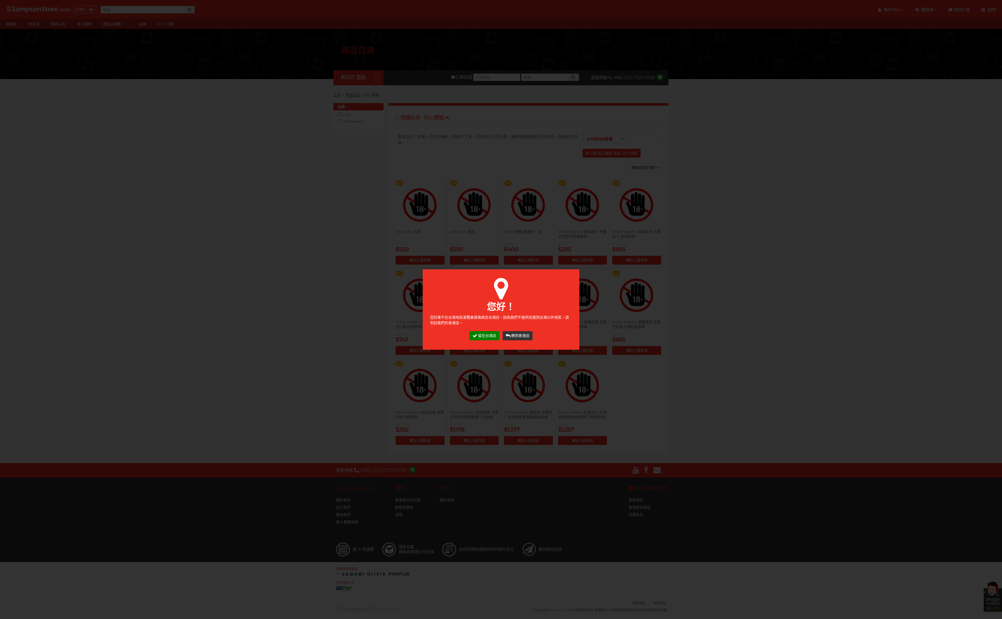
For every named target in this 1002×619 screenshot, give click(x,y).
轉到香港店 (520, 335)
